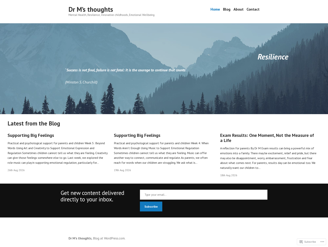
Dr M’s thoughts (91, 9)
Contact (253, 9)
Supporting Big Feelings (31, 135)
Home (215, 9)
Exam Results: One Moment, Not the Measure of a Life (267, 137)
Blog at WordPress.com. (109, 238)
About (238, 9)
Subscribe (151, 206)
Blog (226, 9)
